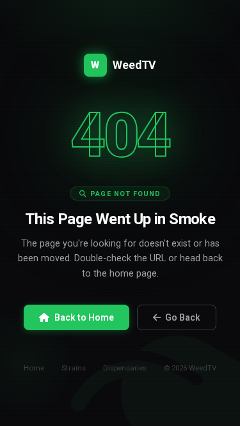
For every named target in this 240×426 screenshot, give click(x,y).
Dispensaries (125, 367)
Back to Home (84, 317)
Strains (73, 367)
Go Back (182, 317)
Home (34, 367)
